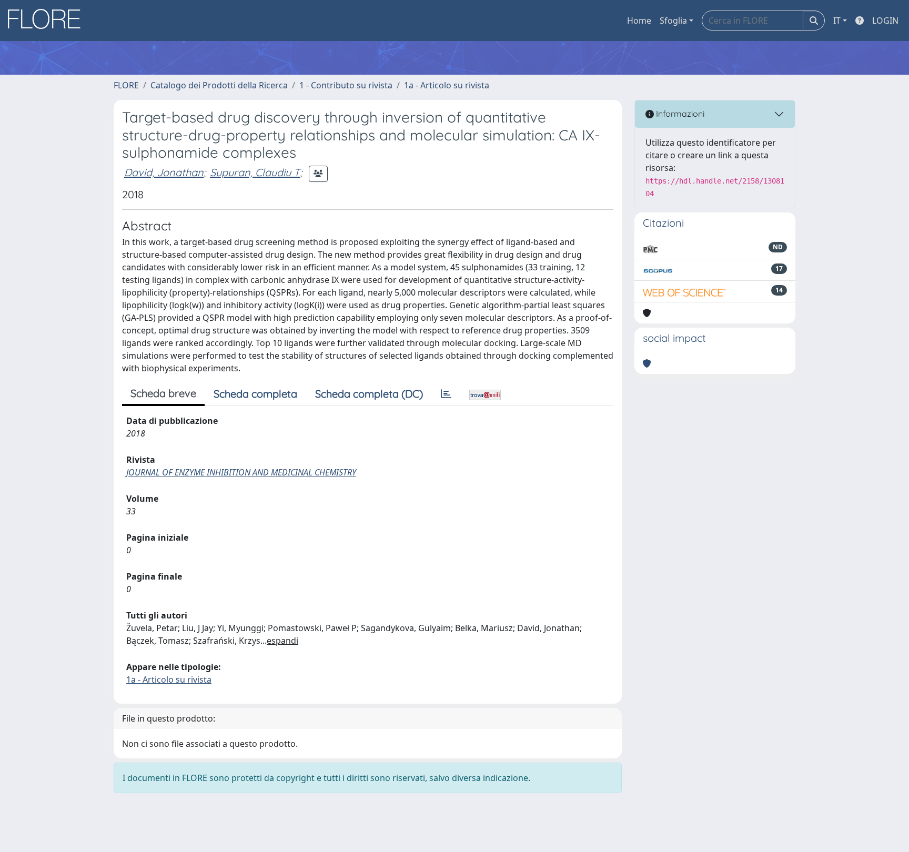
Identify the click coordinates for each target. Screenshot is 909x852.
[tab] (446, 394)
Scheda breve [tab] (163, 393)
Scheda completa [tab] (255, 393)
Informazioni (679, 113)
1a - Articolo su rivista (446, 85)
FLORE (126, 85)
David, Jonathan (164, 172)
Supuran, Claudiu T (255, 172)
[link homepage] (47, 20)
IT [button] (837, 20)
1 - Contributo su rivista (345, 85)
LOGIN (885, 20)
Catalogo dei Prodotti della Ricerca (219, 85)
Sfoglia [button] (673, 20)
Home (639, 20)
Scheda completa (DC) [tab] (369, 393)
